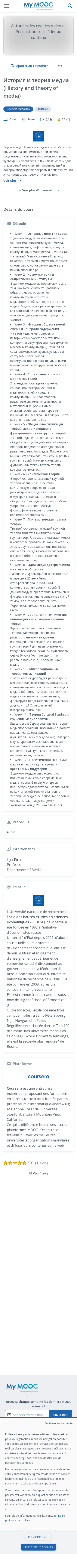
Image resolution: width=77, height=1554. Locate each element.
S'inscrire (60, 1415)
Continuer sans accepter (59, 1423)
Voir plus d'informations (40, 190)
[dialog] (38, 1486)
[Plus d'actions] (60, 66)
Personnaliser (37, 1537)
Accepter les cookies (39, 1547)
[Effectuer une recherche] (70, 6)
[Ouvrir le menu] (6, 6)
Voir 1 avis (40, 1173)
